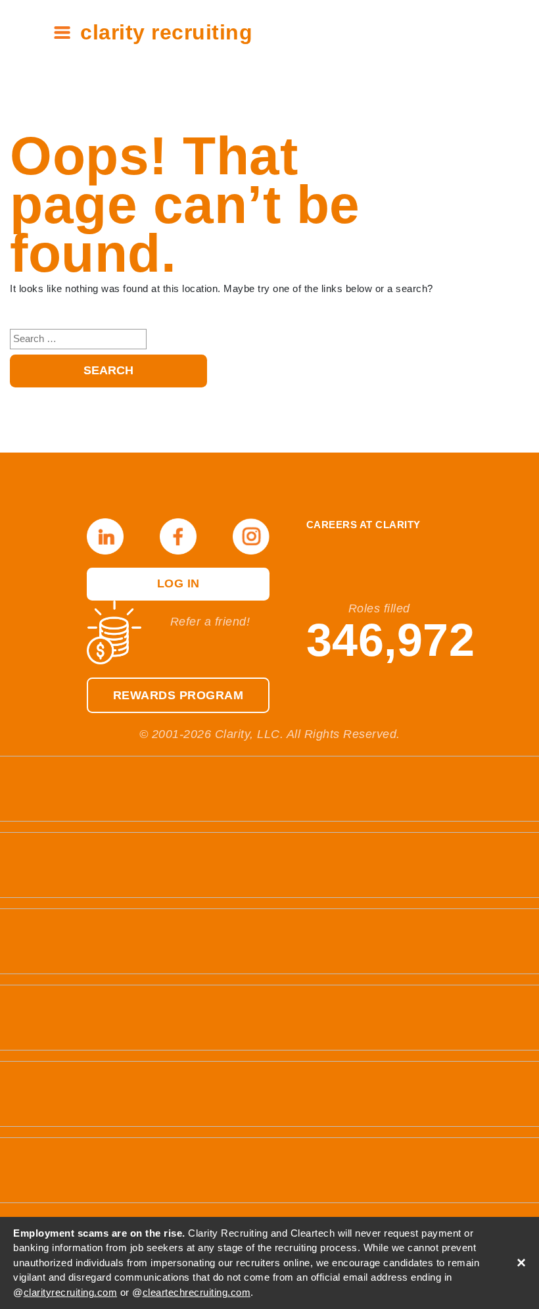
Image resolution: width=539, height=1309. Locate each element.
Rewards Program (178, 695)
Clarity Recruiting (166, 32)
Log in (178, 583)
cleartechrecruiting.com (197, 1292)
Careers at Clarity (363, 525)
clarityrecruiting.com (71, 1292)
